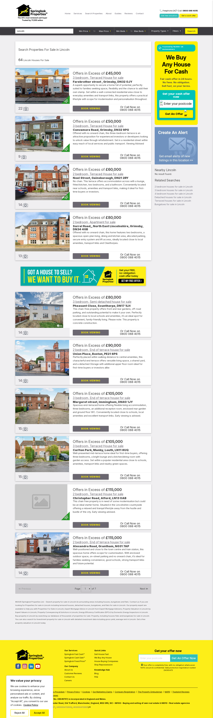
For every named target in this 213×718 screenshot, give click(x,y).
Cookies (86, 692)
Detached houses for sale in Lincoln (173, 197)
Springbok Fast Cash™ (74, 654)
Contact (140, 13)
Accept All (39, 712)
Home (67, 13)
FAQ (96, 677)
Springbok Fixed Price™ (75, 661)
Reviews (129, 13)
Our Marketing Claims (102, 692)
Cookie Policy (30, 705)
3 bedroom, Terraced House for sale (98, 78)
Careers (68, 680)
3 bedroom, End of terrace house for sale (101, 398)
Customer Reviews (73, 673)
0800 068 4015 (130, 109)
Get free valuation (169, 16)
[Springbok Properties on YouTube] (37, 668)
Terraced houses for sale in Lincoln (173, 200)
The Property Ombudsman (150, 692)
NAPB (167, 692)
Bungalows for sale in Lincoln (169, 204)
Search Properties (94, 13)
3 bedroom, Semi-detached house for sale (102, 302)
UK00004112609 (64, 707)
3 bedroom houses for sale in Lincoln (174, 190)
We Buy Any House (103, 657)
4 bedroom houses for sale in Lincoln (174, 193)
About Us (68, 670)
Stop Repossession (103, 665)
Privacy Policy (73, 692)
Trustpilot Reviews (180, 692)
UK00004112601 (80, 707)
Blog (96, 673)
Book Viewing (90, 108)
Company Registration (125, 692)
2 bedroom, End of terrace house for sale (101, 350)
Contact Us (69, 677)
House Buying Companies (106, 661)
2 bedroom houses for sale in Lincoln (174, 186)
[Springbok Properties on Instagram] (24, 668)
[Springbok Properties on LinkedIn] (31, 668)
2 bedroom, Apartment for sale (94, 222)
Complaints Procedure (54, 692)
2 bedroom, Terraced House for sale (98, 174)
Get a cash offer (189, 16)
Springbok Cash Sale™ (74, 657)
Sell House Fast (101, 654)
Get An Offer (174, 113)
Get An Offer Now (184, 658)
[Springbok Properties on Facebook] (18, 667)
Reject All (20, 712)
